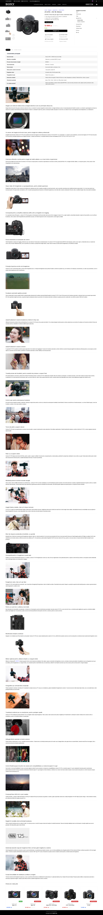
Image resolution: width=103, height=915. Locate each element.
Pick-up (77, 30)
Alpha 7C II (14, 905)
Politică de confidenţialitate (51, 911)
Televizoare (78, 14)
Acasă (46, 10)
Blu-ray (77, 32)
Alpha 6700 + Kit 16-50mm (51, 905)
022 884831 (18, 1)
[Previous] (14, 24)
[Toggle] (96, 18)
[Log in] (96, 1)
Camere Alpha (61, 10)
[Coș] (96, 4)
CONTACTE (64, 4)
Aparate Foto (55, 10)
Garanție (54, 4)
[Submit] (92, 4)
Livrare (59, 4)
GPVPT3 (17, 661)
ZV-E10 (88, 905)
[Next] (41, 24)
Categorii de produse (38, 4)
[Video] (13, 35)
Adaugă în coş (56, 30)
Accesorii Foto (79, 24)
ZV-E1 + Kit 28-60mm (70, 905)
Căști (77, 16)
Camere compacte (81, 21)
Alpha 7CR (33, 905)
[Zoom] (13, 38)
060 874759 (25, 1)
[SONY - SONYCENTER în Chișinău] (10, 4)
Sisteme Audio (79, 28)
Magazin (49, 10)
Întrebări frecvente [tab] (17, 49)
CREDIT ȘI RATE (48, 4)
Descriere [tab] (8, 49)
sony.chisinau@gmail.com (35, 1)
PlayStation (78, 26)
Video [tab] (12, 49)
